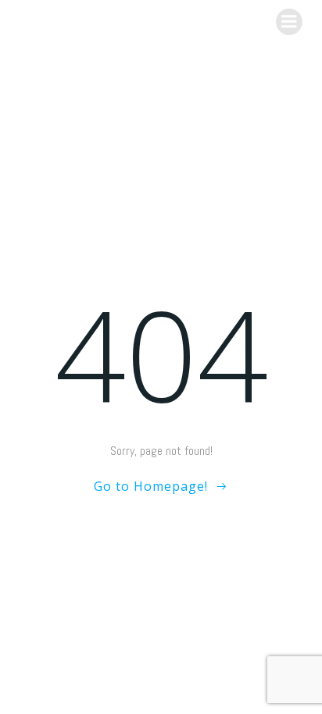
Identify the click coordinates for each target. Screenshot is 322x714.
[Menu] (289, 22)
